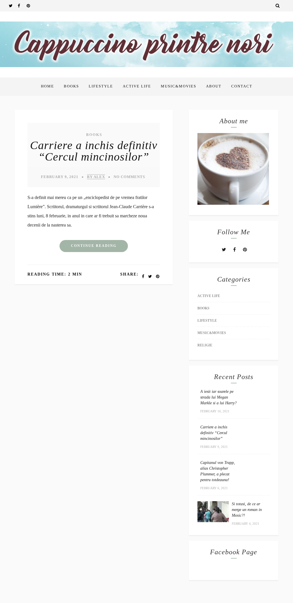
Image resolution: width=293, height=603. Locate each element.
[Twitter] (13, 5)
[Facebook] (22, 5)
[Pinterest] (31, 5)
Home (47, 86)
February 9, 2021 (59, 177)
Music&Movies (178, 86)
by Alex (96, 177)
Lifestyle (101, 86)
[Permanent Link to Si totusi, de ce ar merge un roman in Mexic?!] (213, 520)
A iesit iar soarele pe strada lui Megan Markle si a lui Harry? (218, 397)
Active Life (137, 86)
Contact (241, 86)
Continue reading (93, 246)
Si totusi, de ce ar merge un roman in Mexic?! (247, 510)
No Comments (129, 177)
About (213, 86)
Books (71, 86)
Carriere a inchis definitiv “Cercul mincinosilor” (93, 151)
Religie (204, 345)
